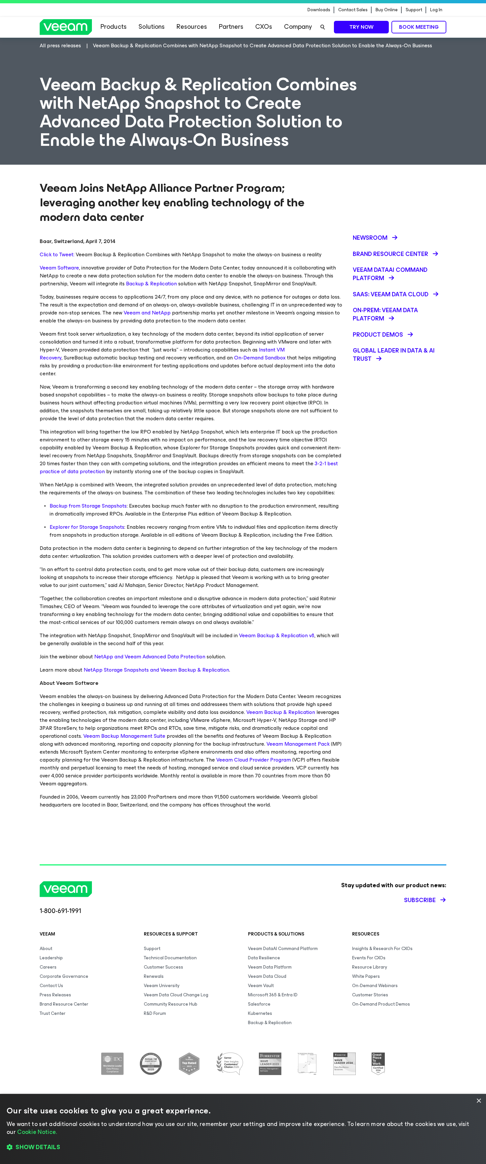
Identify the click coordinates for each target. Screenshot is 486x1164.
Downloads (318, 10)
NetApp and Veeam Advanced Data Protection (149, 656)
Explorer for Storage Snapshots (87, 526)
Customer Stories (370, 995)
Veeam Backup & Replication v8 (276, 635)
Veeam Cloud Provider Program (253, 759)
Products (114, 26)
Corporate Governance (64, 976)
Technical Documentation (170, 958)
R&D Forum (155, 1013)
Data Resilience (264, 958)
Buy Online (387, 10)
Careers (48, 967)
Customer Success (163, 967)
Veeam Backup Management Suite (124, 735)
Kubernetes (260, 1013)
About (46, 948)
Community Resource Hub (170, 1004)
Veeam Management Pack (298, 743)
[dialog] (243, 1129)
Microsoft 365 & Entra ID (273, 995)
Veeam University (162, 985)
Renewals (154, 976)
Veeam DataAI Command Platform (283, 948)
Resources (192, 26)
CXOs (263, 26)
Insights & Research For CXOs (382, 948)
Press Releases (55, 995)
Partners (231, 26)
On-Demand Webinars (375, 985)
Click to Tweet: (57, 254)
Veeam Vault (261, 985)
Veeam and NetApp (147, 312)
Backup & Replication (151, 283)
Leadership (51, 958)
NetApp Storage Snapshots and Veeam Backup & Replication (156, 669)
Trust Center (52, 1013)
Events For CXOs (368, 958)
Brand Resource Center (64, 1004)
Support (414, 10)
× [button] (478, 1101)
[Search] (323, 27)
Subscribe (420, 900)
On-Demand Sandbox (260, 357)
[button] (243, 1147)
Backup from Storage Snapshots (88, 505)
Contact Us (51, 985)
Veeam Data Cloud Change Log (176, 995)
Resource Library (369, 967)
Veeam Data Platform (270, 967)
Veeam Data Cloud (267, 976)
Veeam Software (59, 267)
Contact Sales (353, 10)
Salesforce (259, 1004)
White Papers (366, 976)
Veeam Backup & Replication (280, 712)
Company (298, 26)
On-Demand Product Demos (381, 1004)
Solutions (152, 26)
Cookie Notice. (37, 1132)
